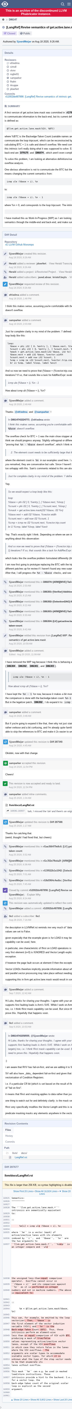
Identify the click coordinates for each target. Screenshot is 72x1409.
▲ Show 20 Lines (20, 1399)
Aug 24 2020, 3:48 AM (20, 716)
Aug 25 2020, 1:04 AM (20, 798)
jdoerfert (14, 89)
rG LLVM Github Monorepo (19, 244)
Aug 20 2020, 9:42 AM (20, 629)
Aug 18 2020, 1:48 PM (20, 298)
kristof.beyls (60, 277)
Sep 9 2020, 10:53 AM (20, 1027)
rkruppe (14, 85)
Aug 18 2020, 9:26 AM (20, 257)
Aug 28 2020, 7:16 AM (20, 920)
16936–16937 (17, 811)
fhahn (13, 81)
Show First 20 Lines (23, 1191)
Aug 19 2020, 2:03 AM (20, 324)
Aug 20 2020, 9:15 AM (20, 595)
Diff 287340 (56, 741)
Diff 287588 (56, 822)
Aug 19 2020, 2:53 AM (20, 585)
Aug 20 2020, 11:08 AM (28, 654)
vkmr (13, 70)
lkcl (11, 916)
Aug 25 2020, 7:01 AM (20, 874)
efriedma (14, 63)
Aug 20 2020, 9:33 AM (20, 615)
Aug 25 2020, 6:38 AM (20, 864)
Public (26, 33)
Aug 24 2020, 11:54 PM (20, 767)
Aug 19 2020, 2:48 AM (20, 404)
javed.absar (44, 277)
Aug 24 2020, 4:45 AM (20, 745)
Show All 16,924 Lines (46, 1191)
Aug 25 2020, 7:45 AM (20, 884)
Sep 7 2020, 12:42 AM (20, 993)
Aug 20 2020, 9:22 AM (20, 605)
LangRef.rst (21, 1157)
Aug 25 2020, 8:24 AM (20, 898)
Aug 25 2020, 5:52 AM (20, 854)
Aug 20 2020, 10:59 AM (20, 643)
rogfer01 (14, 74)
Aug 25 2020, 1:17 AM (20, 826)
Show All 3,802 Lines (41, 1399)
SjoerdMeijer (24, 41)
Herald (12, 263)
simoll (13, 66)
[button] (69, 4)
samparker (15, 78)
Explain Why (34, 894)
